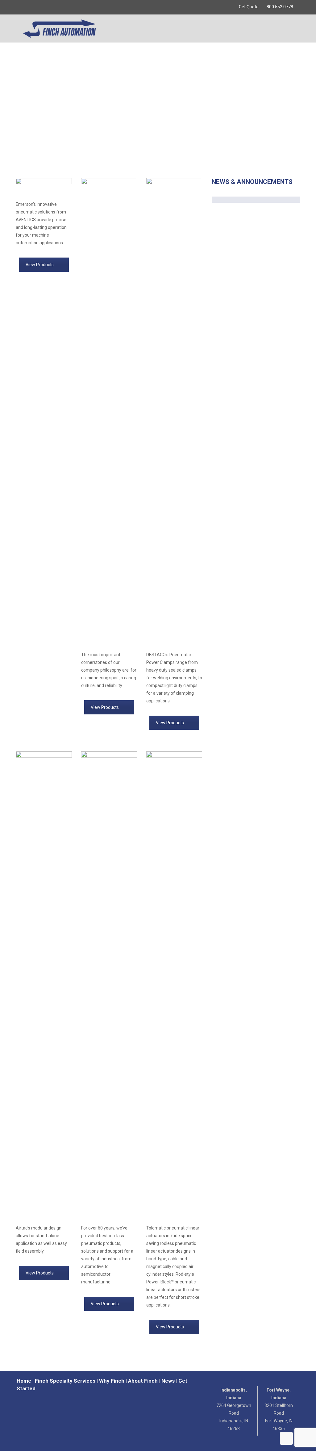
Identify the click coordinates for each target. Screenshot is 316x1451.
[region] (158, 105)
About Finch (143, 1381)
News (168, 1381)
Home (24, 1381)
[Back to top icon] (286, 1438)
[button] (158, 152)
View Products (40, 264)
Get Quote (249, 6)
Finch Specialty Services (65, 1381)
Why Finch (111, 1381)
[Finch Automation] (59, 28)
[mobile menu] (289, 28)
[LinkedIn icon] (34, 7)
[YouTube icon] (26, 7)
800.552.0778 (280, 6)
